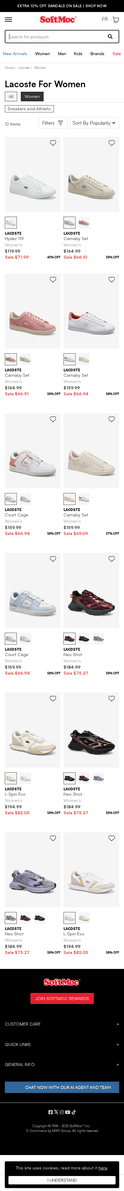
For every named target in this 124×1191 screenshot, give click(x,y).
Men (62, 53)
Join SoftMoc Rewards (62, 998)
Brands (97, 53)
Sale (117, 53)
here (102, 1167)
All (11, 96)
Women (42, 53)
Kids (78, 53)
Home (9, 68)
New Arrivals (15, 53)
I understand (62, 1180)
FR (105, 19)
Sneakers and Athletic (29, 109)
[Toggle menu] (8, 19)
